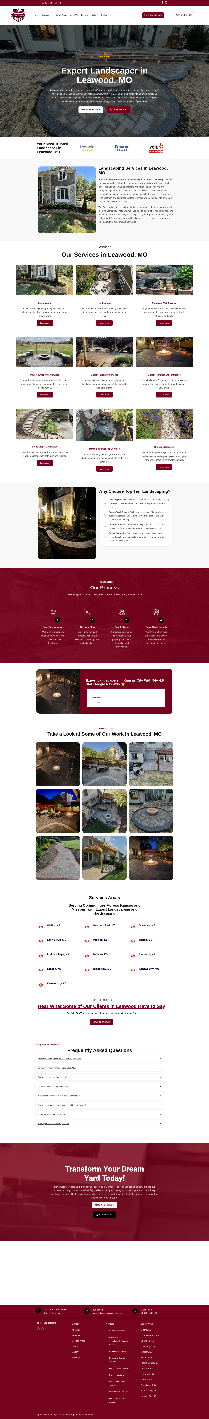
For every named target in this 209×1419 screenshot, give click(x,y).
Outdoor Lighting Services (119, 1368)
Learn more (44, 323)
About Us (74, 15)
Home (36, 15)
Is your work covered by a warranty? (53, 1114)
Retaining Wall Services (118, 1351)
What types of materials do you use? (53, 1124)
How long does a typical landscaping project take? (59, 1059)
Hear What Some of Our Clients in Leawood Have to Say (101, 1006)
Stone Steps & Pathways (118, 1392)
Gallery (94, 15)
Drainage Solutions (116, 1375)
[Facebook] (162, 2)
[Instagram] (166, 2)
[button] (58, 691)
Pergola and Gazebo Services (117, 1383)
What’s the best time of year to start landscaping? (59, 1096)
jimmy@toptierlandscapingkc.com (107, 1313)
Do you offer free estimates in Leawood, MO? (57, 1068)
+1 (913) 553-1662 (149, 1313)
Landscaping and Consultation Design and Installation (118, 1341)
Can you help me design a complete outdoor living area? (62, 1105)
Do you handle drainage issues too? (53, 1086)
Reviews (84, 15)
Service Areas (61, 15)
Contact (104, 15)
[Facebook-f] (38, 1329)
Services (45, 15)
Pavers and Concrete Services (117, 1360)
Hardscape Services (117, 1331)
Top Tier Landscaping (46, 1323)
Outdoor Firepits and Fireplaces (117, 1400)
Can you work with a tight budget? (52, 1077)
